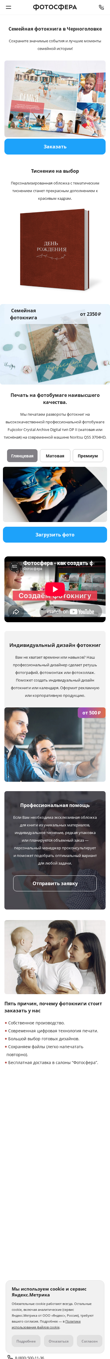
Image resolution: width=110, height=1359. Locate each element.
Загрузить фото (55, 534)
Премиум (88, 456)
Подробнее (26, 1341)
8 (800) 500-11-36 (101, 7)
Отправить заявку (55, 883)
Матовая (55, 456)
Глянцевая (22, 456)
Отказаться (59, 1341)
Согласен (90, 1341)
